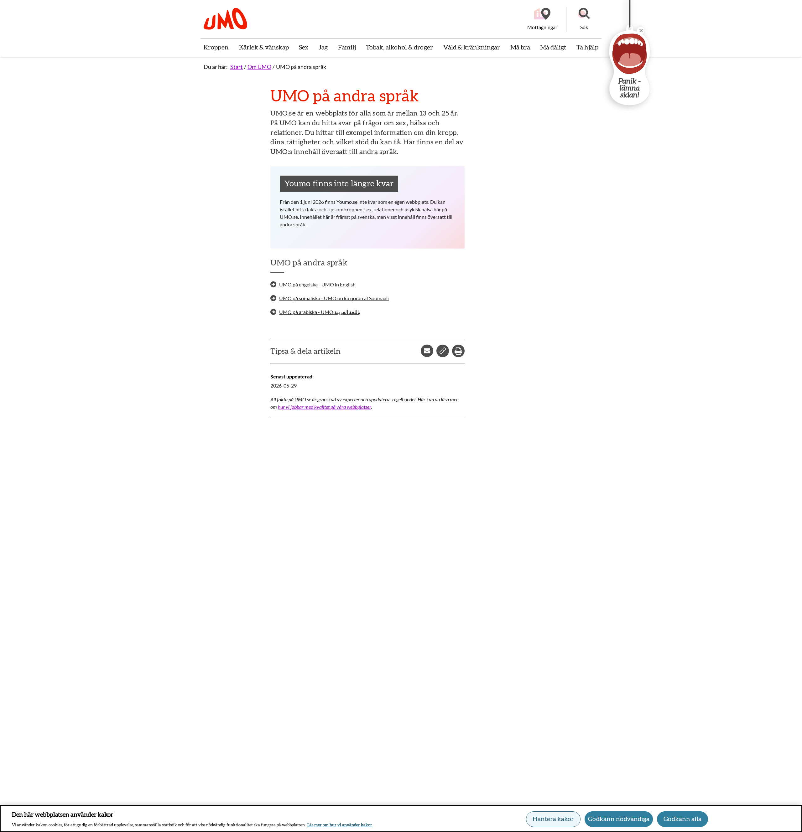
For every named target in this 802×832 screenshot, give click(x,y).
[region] (401, 818)
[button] (584, 19)
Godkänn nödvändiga (618, 819)
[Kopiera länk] (442, 351)
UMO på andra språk (301, 66)
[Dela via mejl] (427, 351)
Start (236, 66)
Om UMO (259, 66)
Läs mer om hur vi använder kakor (339, 825)
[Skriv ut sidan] (458, 351)
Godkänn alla (682, 819)
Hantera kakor (553, 819)
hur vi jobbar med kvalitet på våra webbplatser (324, 407)
